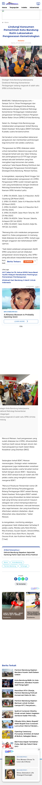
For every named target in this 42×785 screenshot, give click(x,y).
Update (29, 261)
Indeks (24, 7)
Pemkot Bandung (10, 566)
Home (4, 7)
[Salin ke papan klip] (26, 578)
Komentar (22, 584)
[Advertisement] (21, 349)
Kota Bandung (17, 562)
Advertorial (34, 7)
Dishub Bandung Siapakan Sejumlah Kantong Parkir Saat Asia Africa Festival (21, 553)
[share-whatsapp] (22, 578)
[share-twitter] (19, 578)
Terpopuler (14, 7)
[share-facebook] (15, 578)
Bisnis (6, 562)
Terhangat (23, 566)
